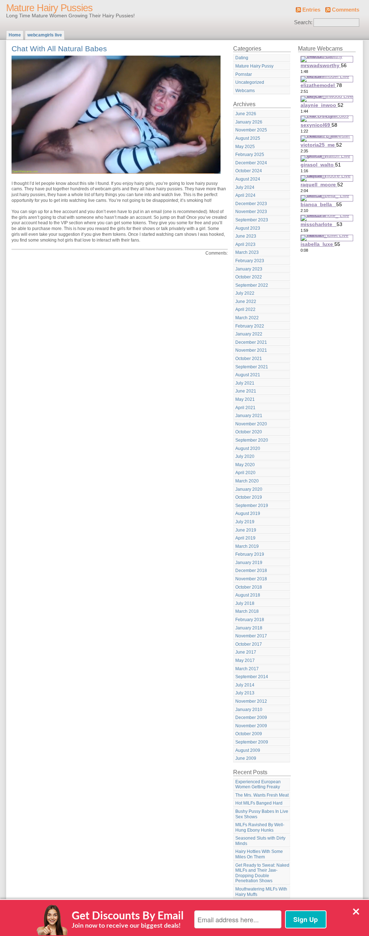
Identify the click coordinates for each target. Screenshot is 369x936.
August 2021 (247, 374)
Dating (241, 57)
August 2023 (247, 228)
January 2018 (248, 627)
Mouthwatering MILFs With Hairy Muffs (261, 892)
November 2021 (251, 350)
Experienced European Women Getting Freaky (258, 784)
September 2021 (251, 366)
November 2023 (251, 211)
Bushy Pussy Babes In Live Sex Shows (261, 814)
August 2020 (247, 448)
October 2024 (248, 170)
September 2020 (251, 440)
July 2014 (244, 685)
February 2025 (249, 154)
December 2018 (251, 570)
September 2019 (251, 505)
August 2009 (247, 750)
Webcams (245, 90)
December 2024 (251, 162)
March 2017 (247, 668)
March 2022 (247, 317)
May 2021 (245, 399)
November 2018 (251, 578)
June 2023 (245, 236)
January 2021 (248, 415)
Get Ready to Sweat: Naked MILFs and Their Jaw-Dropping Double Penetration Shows (262, 873)
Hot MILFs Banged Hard (259, 803)
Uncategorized (249, 82)
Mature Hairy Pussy (254, 66)
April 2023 (245, 244)
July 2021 (244, 383)
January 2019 (248, 562)
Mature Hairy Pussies (49, 8)
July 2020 (244, 456)
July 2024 (244, 187)
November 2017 (251, 635)
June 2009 (245, 758)
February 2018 (249, 619)
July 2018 (244, 603)
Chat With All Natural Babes (59, 48)
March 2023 (247, 252)
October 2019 (248, 497)
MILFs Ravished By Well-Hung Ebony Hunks (259, 827)
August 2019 (247, 513)
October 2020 (248, 431)
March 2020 (247, 481)
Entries (311, 10)
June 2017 (245, 652)
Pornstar (243, 74)
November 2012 (251, 701)
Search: (303, 22)
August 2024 (247, 179)
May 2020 (245, 464)
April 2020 (245, 472)
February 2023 (249, 260)
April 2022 (245, 309)
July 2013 (244, 693)
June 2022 (245, 301)
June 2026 (245, 113)
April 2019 (245, 538)
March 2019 (247, 546)
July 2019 (244, 521)
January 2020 (248, 489)
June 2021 (245, 391)
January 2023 (248, 269)
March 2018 (247, 611)
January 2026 (248, 122)
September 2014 (251, 676)
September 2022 (251, 285)
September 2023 (251, 219)
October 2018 (248, 587)
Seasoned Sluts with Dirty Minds (260, 841)
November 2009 (251, 725)
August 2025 (247, 138)
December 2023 (251, 203)
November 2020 (251, 423)
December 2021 (251, 342)
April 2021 (245, 407)
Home (15, 35)
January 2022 (248, 334)
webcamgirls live (44, 35)
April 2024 (245, 195)
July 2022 (244, 293)
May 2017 (245, 660)
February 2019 (249, 554)
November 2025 (251, 130)
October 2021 (248, 358)
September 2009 (251, 742)
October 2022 (248, 277)
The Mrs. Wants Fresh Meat (262, 795)
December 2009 (251, 717)
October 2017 (248, 644)
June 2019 (245, 530)
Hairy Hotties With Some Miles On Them (259, 854)
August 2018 (247, 595)
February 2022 (249, 326)
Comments (345, 10)
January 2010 (248, 709)
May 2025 (245, 146)
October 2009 (248, 733)
